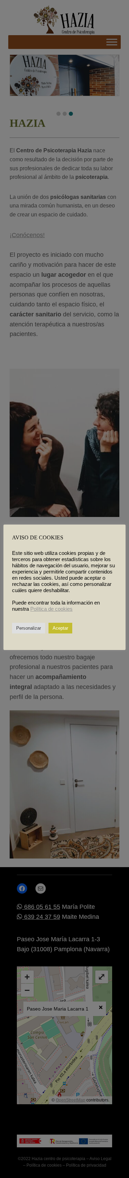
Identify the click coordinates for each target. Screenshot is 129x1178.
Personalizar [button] (28, 628)
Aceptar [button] (60, 628)
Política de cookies (51, 609)
